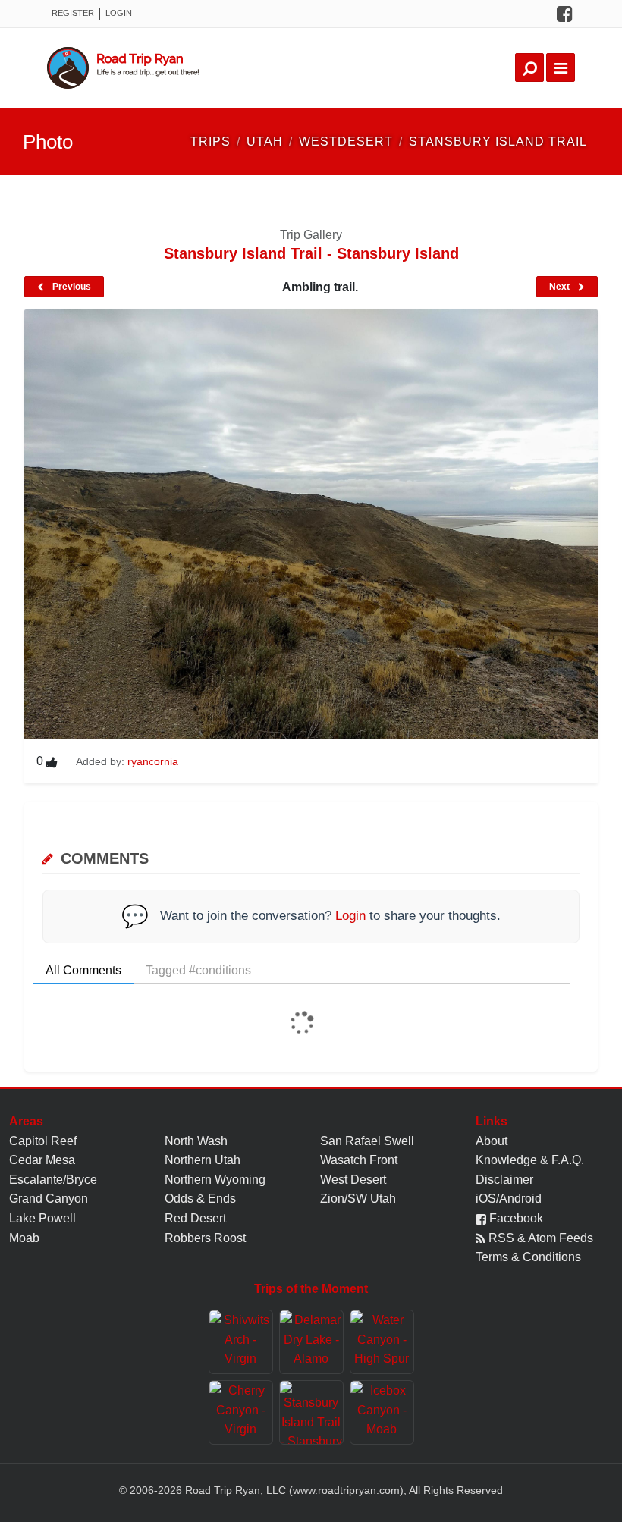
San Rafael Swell (367, 1140)
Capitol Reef (43, 1140)
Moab (24, 1238)
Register (73, 12)
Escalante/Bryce (53, 1179)
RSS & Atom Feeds (539, 1238)
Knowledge (506, 1159)
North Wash (196, 1140)
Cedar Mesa (42, 1159)
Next (560, 286)
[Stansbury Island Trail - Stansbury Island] (311, 1412)
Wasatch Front (358, 1159)
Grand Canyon (48, 1198)
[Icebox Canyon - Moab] (382, 1412)
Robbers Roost (205, 1238)
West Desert (353, 1179)
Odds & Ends (200, 1198)
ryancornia (152, 761)
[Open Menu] (560, 67)
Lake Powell (42, 1218)
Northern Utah (202, 1159)
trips (210, 141)
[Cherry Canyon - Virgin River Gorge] (241, 1412)
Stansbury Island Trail (498, 141)
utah (265, 141)
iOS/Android (509, 1198)
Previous (70, 286)
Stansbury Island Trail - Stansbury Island (311, 253)
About (491, 1140)
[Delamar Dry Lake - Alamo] (311, 1342)
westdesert (346, 141)
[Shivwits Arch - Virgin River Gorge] (241, 1342)
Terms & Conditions (528, 1257)
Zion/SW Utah (358, 1198)
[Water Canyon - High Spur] (382, 1342)
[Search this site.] (529, 67)
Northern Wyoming (215, 1179)
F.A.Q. (567, 1159)
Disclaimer (504, 1179)
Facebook (514, 1218)
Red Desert (195, 1218)
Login (118, 12)
